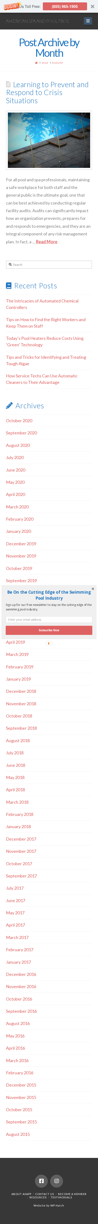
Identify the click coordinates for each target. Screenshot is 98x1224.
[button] (49, 595)
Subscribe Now (49, 630)
